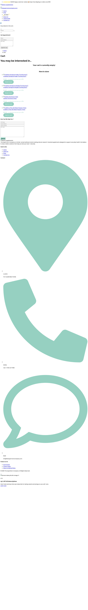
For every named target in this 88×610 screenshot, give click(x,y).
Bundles (6, 15)
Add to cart (8, 104)
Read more (8, 82)
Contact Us (6, 20)
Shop (4, 12)
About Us (5, 17)
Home (5, 11)
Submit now (4, 47)
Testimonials (6, 18)
